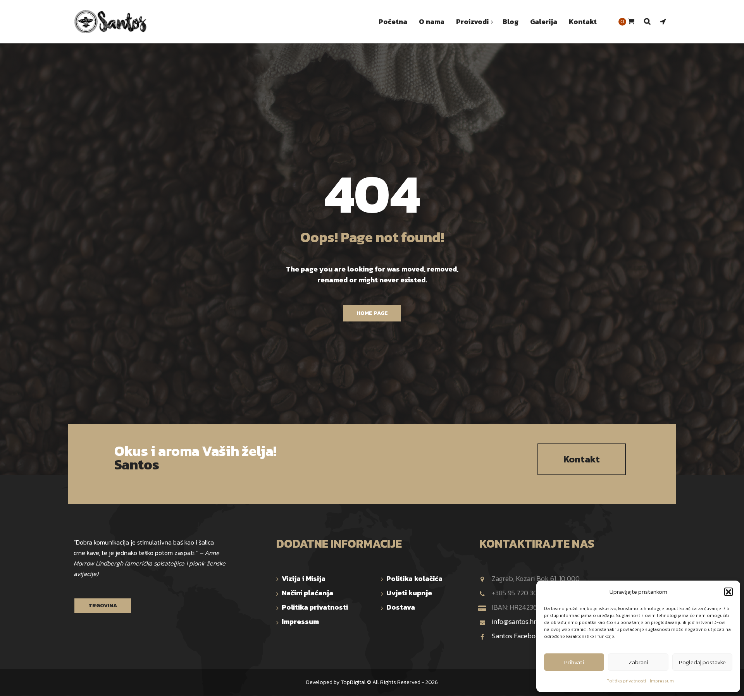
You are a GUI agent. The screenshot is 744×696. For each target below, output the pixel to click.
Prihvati (574, 662)
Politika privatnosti (626, 680)
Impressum (662, 680)
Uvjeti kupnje (409, 593)
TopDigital (353, 682)
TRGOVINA (102, 605)
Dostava (400, 607)
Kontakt (581, 459)
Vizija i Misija (304, 578)
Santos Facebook (517, 636)
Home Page (372, 313)
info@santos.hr (514, 621)
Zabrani (638, 662)
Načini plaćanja (307, 593)
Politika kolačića (414, 578)
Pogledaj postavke (702, 662)
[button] (728, 592)
